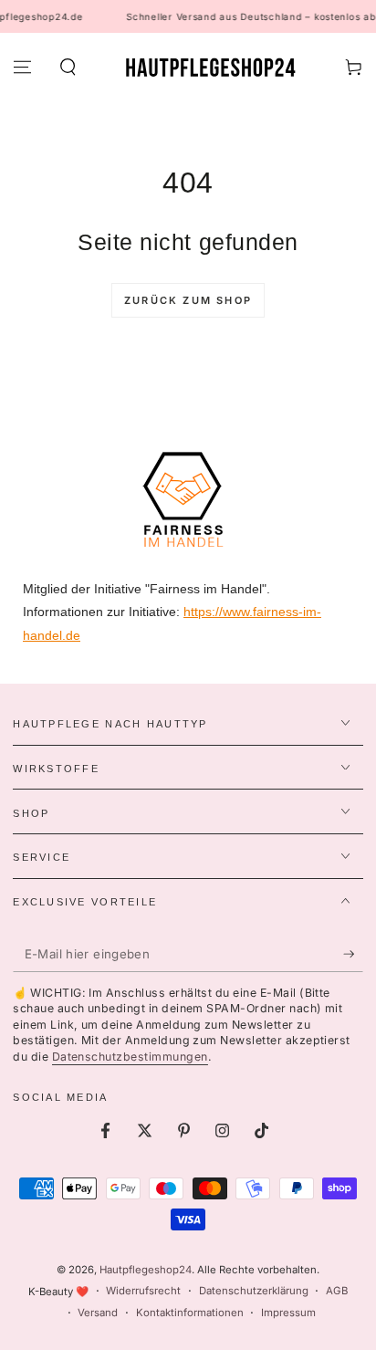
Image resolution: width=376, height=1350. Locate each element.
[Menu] (22, 67)
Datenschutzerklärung (253, 1290)
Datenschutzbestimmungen (130, 1056)
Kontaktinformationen (190, 1312)
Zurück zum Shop (188, 300)
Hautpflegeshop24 (145, 1269)
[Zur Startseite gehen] (210, 67)
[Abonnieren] (353, 955)
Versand (98, 1312)
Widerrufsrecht (143, 1290)
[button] (67, 67)
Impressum (288, 1312)
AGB (337, 1290)
